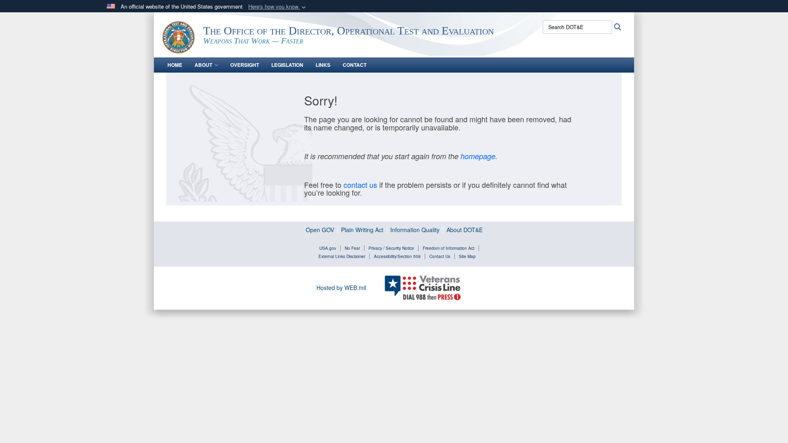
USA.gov (327, 248)
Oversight (244, 65)
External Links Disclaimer (341, 256)
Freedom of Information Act (448, 248)
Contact (355, 65)
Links (323, 65)
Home (174, 65)
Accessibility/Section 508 (397, 256)
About (203, 65)
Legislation (287, 65)
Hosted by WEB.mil (341, 287)
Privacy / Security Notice (391, 248)
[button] (277, 6)
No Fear (352, 248)
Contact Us (439, 256)
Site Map (467, 256)
